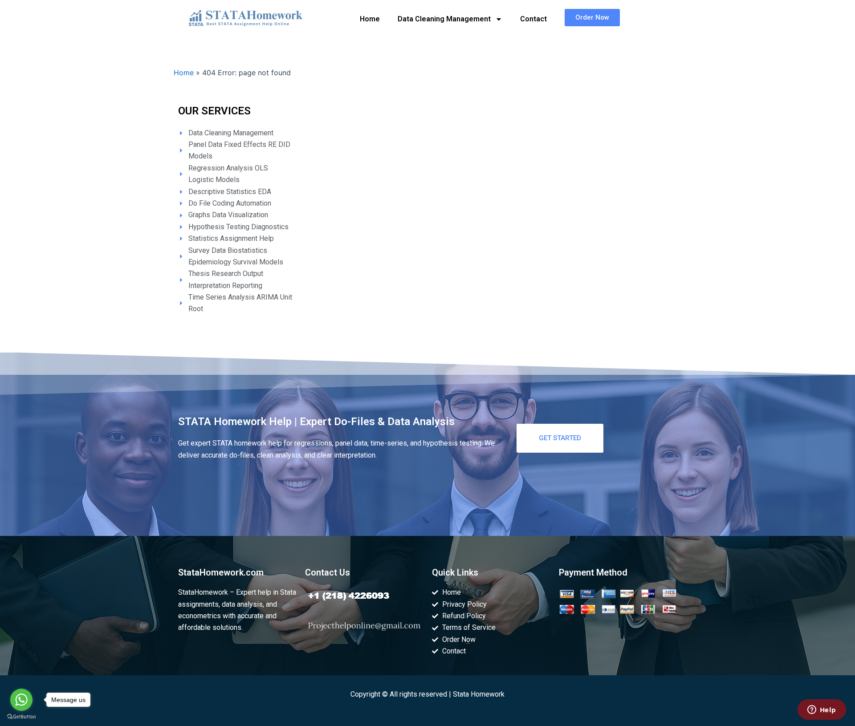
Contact (533, 19)
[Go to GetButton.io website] (21, 717)
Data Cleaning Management (444, 19)
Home (370, 19)
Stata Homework (479, 694)
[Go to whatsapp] (21, 700)
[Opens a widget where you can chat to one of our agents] (821, 710)
